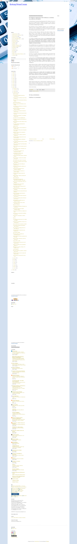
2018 (13, 75)
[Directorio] (25, 495)
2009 (13, 269)
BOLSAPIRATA (15, 442)
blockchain (14, 40)
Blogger (47, 541)
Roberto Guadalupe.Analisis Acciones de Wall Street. (17, 418)
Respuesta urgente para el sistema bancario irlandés (19, 109)
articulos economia (15, 37)
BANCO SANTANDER (15, 443)
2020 (13, 72)
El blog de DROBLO (15, 412)
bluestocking (37, 541)
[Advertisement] (30, 11)
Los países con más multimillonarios (19, 117)
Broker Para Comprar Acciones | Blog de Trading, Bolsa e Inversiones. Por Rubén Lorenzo (18, 357)
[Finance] (16, 496)
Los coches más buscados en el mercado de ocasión (18, 151)
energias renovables (15, 46)
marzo (14, 265)
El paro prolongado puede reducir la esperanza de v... (19, 194)
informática (14, 47)
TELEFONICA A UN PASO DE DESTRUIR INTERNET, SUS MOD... (19, 180)
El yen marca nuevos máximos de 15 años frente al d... (19, 187)
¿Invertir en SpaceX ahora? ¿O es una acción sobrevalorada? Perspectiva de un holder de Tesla (18, 360)
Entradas (14, 66)
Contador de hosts (14, 537)
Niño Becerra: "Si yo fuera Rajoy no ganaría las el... (19, 164)
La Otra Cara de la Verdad (16, 450)
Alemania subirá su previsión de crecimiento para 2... (18, 234)
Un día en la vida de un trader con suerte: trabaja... (18, 171)
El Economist (14, 351)
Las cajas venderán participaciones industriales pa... (19, 124)
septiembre (15, 92)
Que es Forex (14, 432)
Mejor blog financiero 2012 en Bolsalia (18, 469)
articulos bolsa (14, 36)
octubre (14, 91)
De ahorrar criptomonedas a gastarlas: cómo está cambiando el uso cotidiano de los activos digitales (18, 353)
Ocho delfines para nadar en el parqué (19, 160)
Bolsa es (13, 457)
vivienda (13, 55)
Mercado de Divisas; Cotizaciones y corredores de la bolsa (18, 386)
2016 (13, 78)
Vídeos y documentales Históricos (18, 53)
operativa (14, 50)
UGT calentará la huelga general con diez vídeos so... (19, 228)
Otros (13, 51)
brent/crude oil (14, 41)
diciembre (15, 88)
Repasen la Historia (16, 204)
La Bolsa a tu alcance (16, 461)
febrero (14, 266)
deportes (13, 43)
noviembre (15, 89)
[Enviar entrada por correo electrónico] (37, 89)
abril (14, 263)
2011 (13, 85)
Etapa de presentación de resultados (17, 458)
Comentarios (15, 68)
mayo (14, 262)
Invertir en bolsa (15, 478)
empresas (14, 494)
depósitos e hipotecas (16, 45)
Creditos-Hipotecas (15, 400)
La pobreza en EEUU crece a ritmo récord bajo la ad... (19, 203)
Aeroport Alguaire (16, 177)
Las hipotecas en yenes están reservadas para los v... (18, 153)
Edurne (14, 217)
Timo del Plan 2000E (16, 232)
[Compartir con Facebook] (42, 89)
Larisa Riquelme (15, 249)
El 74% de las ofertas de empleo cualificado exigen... (18, 209)
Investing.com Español (14, 343)
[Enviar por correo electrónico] (39, 89)
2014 (13, 81)
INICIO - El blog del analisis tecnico (18, 474)
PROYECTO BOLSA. (15, 375)
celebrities (14, 42)
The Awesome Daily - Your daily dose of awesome (18, 381)
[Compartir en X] (41, 89)
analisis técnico (14, 33)
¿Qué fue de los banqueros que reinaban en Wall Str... (18, 169)
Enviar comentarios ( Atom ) (38, 140)
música (13, 48)
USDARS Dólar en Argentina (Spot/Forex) (18, 424)
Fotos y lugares (15, 363)
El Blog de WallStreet (16, 367)
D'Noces (13, 464)
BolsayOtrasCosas (18, 4)
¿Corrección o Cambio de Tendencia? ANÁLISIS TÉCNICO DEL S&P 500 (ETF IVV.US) (18, 377)
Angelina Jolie (15, 126)
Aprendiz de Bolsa (15, 434)
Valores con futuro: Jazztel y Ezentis (18, 455)
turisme (13, 52)
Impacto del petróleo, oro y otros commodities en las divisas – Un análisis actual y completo (18, 388)
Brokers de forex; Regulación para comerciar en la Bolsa (18, 477)
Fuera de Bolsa (15, 404)
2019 (13, 74)
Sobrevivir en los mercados (17, 391)
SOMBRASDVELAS (15, 445)
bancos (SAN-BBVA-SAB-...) (17, 38)
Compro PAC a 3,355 (16, 240)
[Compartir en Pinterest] (43, 89)
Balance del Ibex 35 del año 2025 (17, 368)
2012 (13, 84)
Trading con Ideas (15, 480)
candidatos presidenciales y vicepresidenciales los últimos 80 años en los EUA (18, 414)
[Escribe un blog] (40, 89)
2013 (13, 82)
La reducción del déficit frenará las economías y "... (19, 96)
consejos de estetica (22, 517)
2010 (13, 87)
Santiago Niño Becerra (17, 102)
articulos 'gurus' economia (16, 35)
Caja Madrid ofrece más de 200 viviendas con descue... (18, 184)
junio (14, 260)
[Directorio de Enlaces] (18, 495)
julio (14, 259)
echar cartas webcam (14, 517)
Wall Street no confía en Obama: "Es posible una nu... (19, 247)
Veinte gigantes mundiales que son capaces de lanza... (19, 201)
